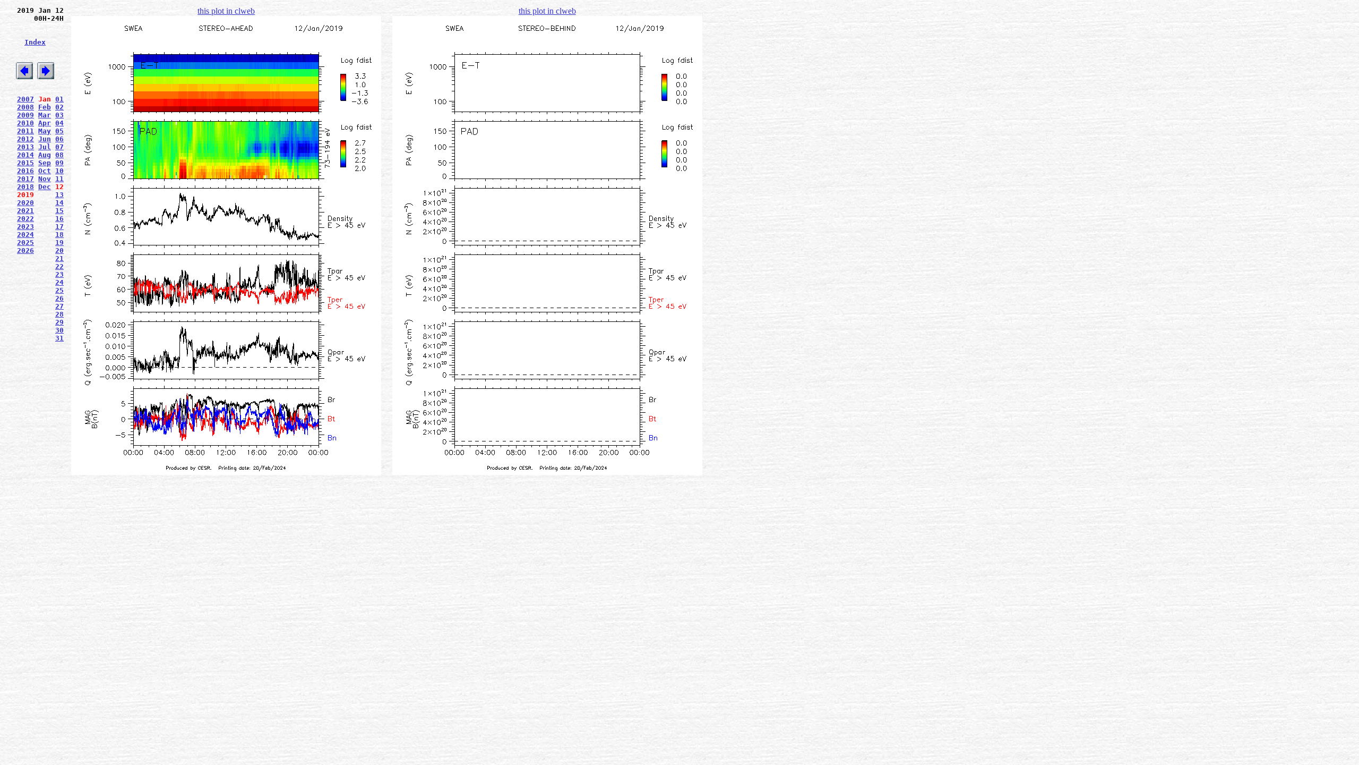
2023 (25, 227)
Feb (44, 107)
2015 (25, 163)
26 (59, 298)
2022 (25, 219)
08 (59, 155)
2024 (25, 235)
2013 (25, 147)
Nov (44, 179)
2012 (25, 139)
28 (59, 314)
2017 (25, 179)
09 (59, 163)
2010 (25, 123)
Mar (44, 115)
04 (59, 123)
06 (59, 139)
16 (59, 219)
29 (59, 322)
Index (35, 42)
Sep (44, 163)
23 (59, 274)
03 (59, 115)
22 (59, 266)
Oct (44, 171)
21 (59, 258)
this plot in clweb (226, 10)
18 (59, 235)
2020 (25, 203)
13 (59, 195)
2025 (25, 242)
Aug (44, 155)
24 (59, 282)
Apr (44, 123)
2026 (25, 250)
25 (59, 290)
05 (59, 131)
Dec (44, 187)
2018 (25, 187)
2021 (25, 211)
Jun (44, 139)
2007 (25, 99)
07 (59, 147)
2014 (25, 155)
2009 (25, 115)
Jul (44, 147)
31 (59, 338)
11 (59, 179)
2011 (25, 131)
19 (59, 242)
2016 (25, 171)
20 (59, 250)
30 (59, 330)
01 (59, 99)
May (44, 131)
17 (59, 227)
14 (59, 203)
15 (59, 211)
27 (59, 306)
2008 (25, 107)
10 (59, 171)
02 (59, 107)
